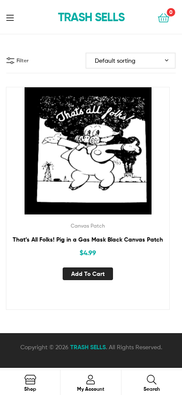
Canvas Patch (88, 226)
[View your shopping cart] (163, 17)
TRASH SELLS (91, 17)
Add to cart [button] (88, 274)
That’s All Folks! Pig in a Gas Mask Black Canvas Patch (88, 239)
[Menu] (15, 17)
